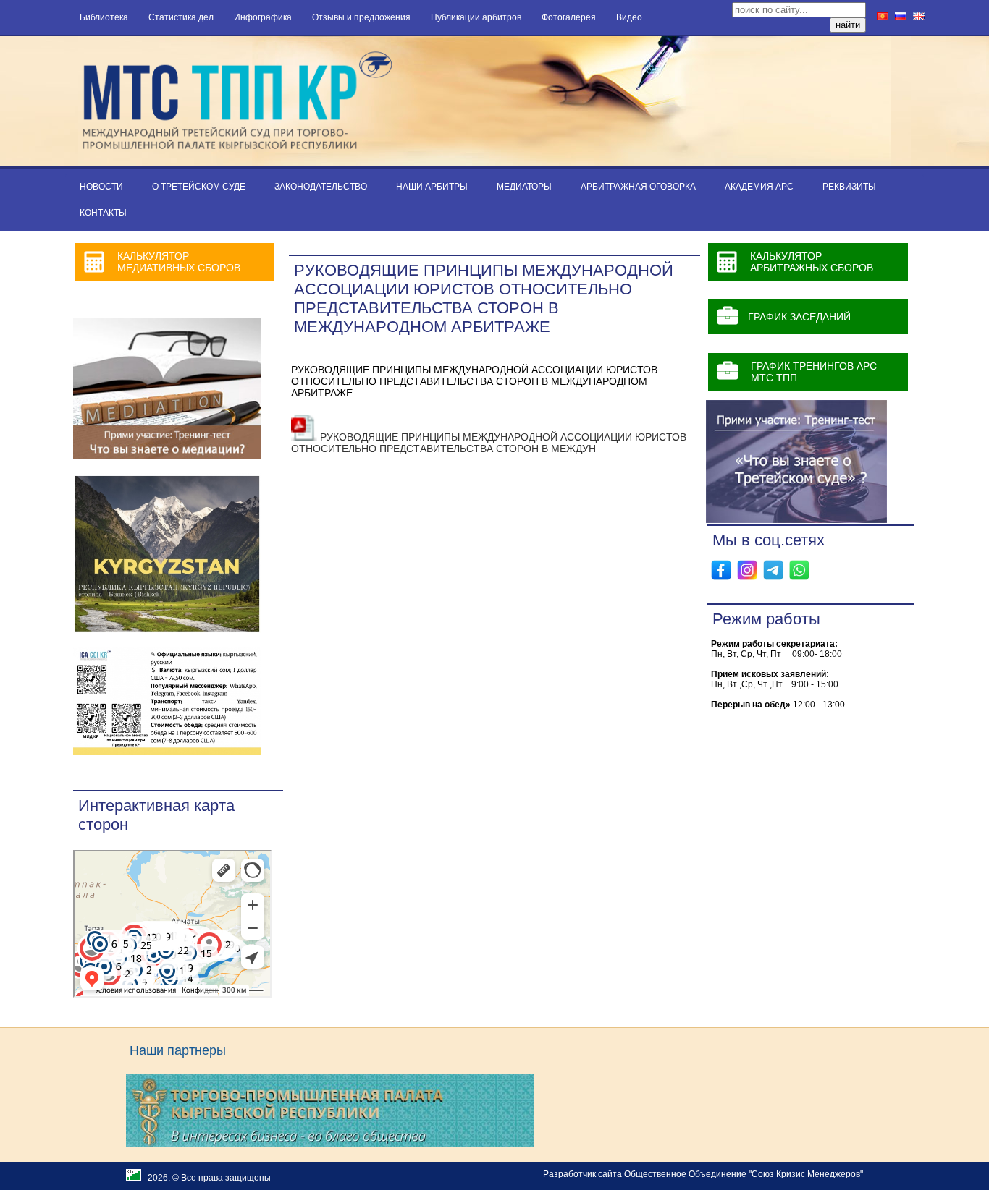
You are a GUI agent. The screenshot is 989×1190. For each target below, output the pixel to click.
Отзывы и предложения (361, 17)
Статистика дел (181, 17)
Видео (629, 17)
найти (848, 25)
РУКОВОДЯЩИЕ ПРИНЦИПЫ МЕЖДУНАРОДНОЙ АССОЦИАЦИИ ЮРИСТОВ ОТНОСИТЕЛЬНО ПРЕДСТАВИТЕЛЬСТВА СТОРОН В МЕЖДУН (488, 442)
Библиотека (104, 17)
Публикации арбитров (476, 17)
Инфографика (263, 17)
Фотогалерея (569, 17)
